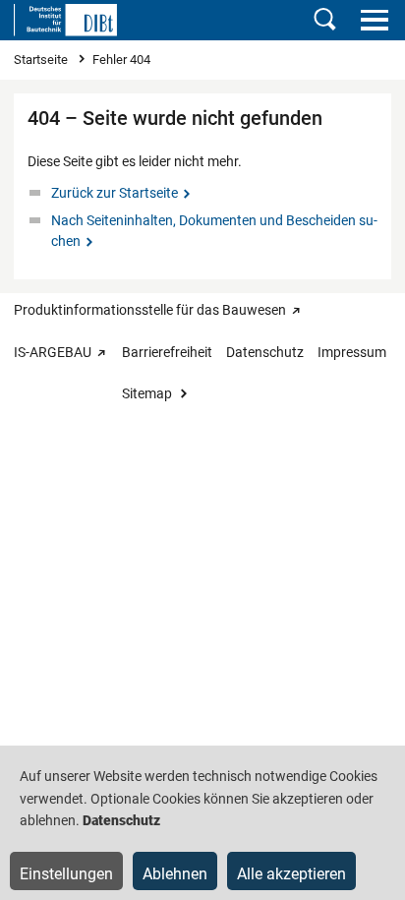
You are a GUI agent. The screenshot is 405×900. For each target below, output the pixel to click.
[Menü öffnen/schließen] (374, 19)
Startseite (42, 59)
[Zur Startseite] (65, 19)
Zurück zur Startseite (114, 193)
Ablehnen (175, 874)
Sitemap (147, 393)
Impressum (352, 352)
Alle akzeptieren (291, 874)
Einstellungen (66, 874)
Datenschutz (265, 352)
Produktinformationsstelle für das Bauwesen (150, 310)
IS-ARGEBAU (52, 352)
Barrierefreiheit (167, 352)
